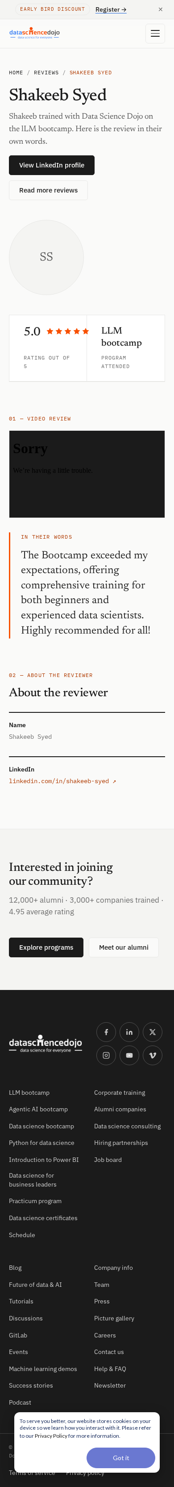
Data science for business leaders (33, 1179)
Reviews (46, 72)
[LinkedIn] (129, 1032)
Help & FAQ (110, 1369)
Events (18, 1352)
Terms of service (32, 1473)
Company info (113, 1268)
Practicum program (35, 1201)
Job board (108, 1160)
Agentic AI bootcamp (38, 1109)
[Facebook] (106, 1032)
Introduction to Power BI (44, 1160)
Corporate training (119, 1092)
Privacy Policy (51, 1435)
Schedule (22, 1235)
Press (102, 1301)
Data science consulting (127, 1126)
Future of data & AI (35, 1285)
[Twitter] (152, 1032)
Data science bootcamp (41, 1126)
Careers (105, 1335)
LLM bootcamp (29, 1092)
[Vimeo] (152, 1055)
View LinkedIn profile (51, 165)
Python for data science (42, 1143)
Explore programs (46, 947)
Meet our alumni (124, 947)
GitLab (18, 1335)
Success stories (31, 1385)
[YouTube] (129, 1055)
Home (16, 72)
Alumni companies (120, 1109)
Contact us (109, 1352)
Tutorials (21, 1301)
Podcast (20, 1402)
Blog (15, 1268)
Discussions (26, 1318)
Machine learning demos (43, 1369)
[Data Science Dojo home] (45, 1044)
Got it (121, 1457)
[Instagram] (106, 1055)
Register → (111, 9)
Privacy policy (85, 1473)
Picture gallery (114, 1318)
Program (113, 357)
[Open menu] (155, 33)
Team (101, 1285)
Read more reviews (48, 190)
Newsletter (110, 1385)
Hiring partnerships (121, 1143)
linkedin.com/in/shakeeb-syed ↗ (62, 781)
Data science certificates (43, 1218)
